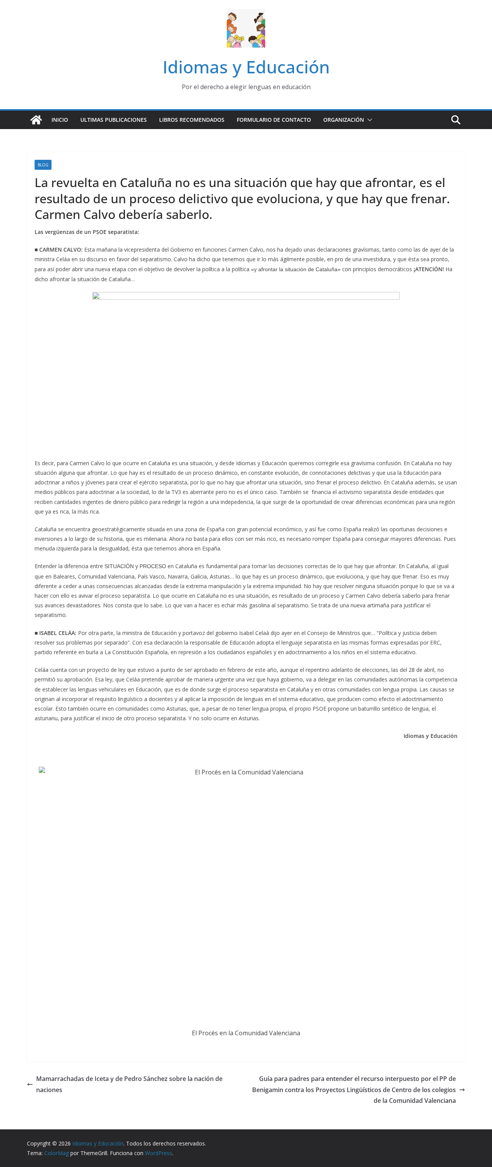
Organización (343, 119)
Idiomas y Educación (246, 66)
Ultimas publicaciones (113, 119)
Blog (43, 164)
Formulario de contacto (274, 119)
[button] (368, 119)
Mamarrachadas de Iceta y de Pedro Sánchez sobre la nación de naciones (129, 1084)
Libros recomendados (191, 119)
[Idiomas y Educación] (36, 120)
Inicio (60, 119)
